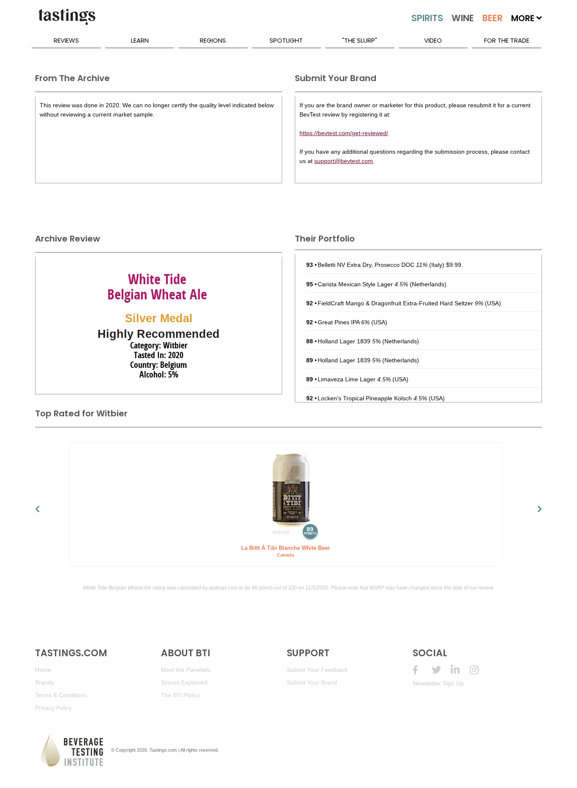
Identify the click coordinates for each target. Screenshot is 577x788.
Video (433, 40)
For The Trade (506, 40)
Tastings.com (163, 750)
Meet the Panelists (185, 669)
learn (140, 40)
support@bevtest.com (343, 161)
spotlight (286, 40)
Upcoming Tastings (479, 670)
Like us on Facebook (422, 670)
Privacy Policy (53, 707)
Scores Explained (184, 682)
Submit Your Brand (312, 682)
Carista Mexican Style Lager (363, 284)
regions (213, 40)
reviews (66, 40)
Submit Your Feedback (317, 669)
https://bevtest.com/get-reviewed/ (343, 133)
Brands (44, 682)
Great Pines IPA (344, 322)
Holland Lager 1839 (349, 341)
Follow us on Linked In (460, 670)
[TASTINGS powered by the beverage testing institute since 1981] (66, 21)
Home (43, 669)
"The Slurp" (359, 40)
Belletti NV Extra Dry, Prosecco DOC (372, 264)
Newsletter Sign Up (438, 683)
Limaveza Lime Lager (354, 379)
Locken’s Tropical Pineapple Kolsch (372, 398)
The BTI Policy (180, 695)
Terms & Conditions (61, 695)
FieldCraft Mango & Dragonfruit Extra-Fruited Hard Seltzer (400, 303)
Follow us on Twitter (441, 670)
